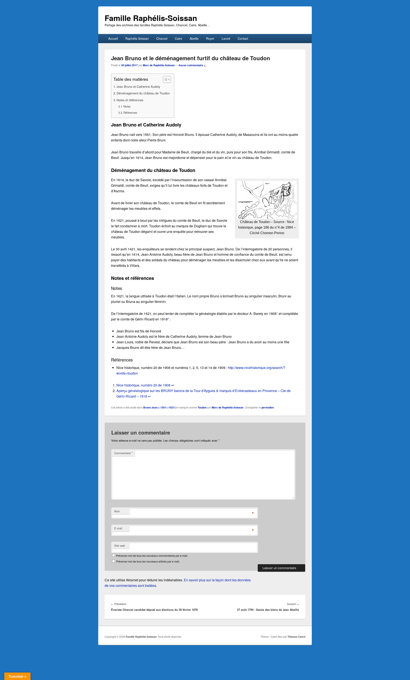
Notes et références (130, 100)
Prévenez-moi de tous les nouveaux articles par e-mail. (148, 561)
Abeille (194, 38)
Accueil (113, 38)
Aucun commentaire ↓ (192, 65)
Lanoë (226, 38)
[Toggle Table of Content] (165, 79)
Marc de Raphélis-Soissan (159, 65)
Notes (126, 106)
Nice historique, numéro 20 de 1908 (143, 385)
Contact (243, 38)
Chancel (161, 38)
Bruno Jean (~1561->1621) (159, 407)
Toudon (202, 407)
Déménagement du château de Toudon (143, 93)
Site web (119, 545)
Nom (117, 511)
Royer (210, 38)
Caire (178, 38)
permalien (268, 407)
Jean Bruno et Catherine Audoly (138, 86)
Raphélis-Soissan (137, 38)
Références (130, 112)
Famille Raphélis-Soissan (151, 17)
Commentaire (123, 453)
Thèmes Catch (296, 637)
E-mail (118, 528)
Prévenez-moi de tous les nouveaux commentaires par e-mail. (152, 555)
